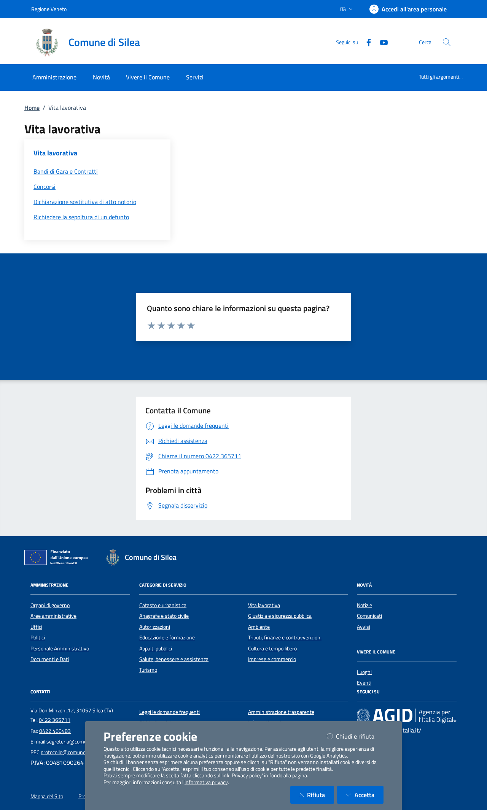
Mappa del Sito (46, 796)
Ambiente (259, 627)
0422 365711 (54, 720)
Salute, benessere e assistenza (173, 659)
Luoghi (364, 672)
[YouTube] (380, 41)
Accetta (369, 794)
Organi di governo (50, 605)
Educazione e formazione (167, 637)
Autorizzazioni (154, 627)
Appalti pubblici (155, 648)
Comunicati (369, 616)
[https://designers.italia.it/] (407, 715)
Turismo (148, 670)
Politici (37, 637)
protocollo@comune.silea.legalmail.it (81, 752)
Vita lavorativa (264, 605)
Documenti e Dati (49, 659)
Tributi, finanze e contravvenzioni (284, 637)
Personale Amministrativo (59, 648)
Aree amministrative (53, 616)
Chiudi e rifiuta (360, 736)
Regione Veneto (49, 9)
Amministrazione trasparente (281, 712)
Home (32, 107)
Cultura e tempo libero (272, 648)
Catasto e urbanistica (162, 605)
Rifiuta (320, 794)
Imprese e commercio (272, 659)
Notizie (364, 605)
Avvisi (363, 627)
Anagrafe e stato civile (164, 616)
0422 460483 (55, 731)
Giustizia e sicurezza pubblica (280, 616)
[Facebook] (365, 41)
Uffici (36, 627)
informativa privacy (206, 782)
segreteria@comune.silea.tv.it (80, 741)
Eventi (364, 683)
